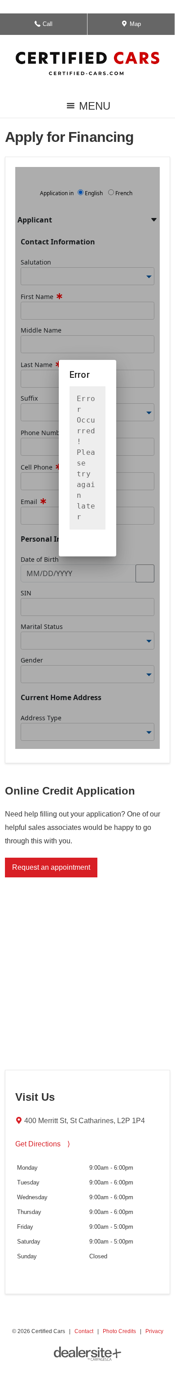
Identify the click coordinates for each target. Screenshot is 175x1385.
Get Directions (42, 1144)
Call (48, 27)
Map (134, 27)
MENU (92, 108)
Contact (83, 1331)
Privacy (154, 1331)
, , (84, 1120)
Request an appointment (51, 867)
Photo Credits (119, 1331)
